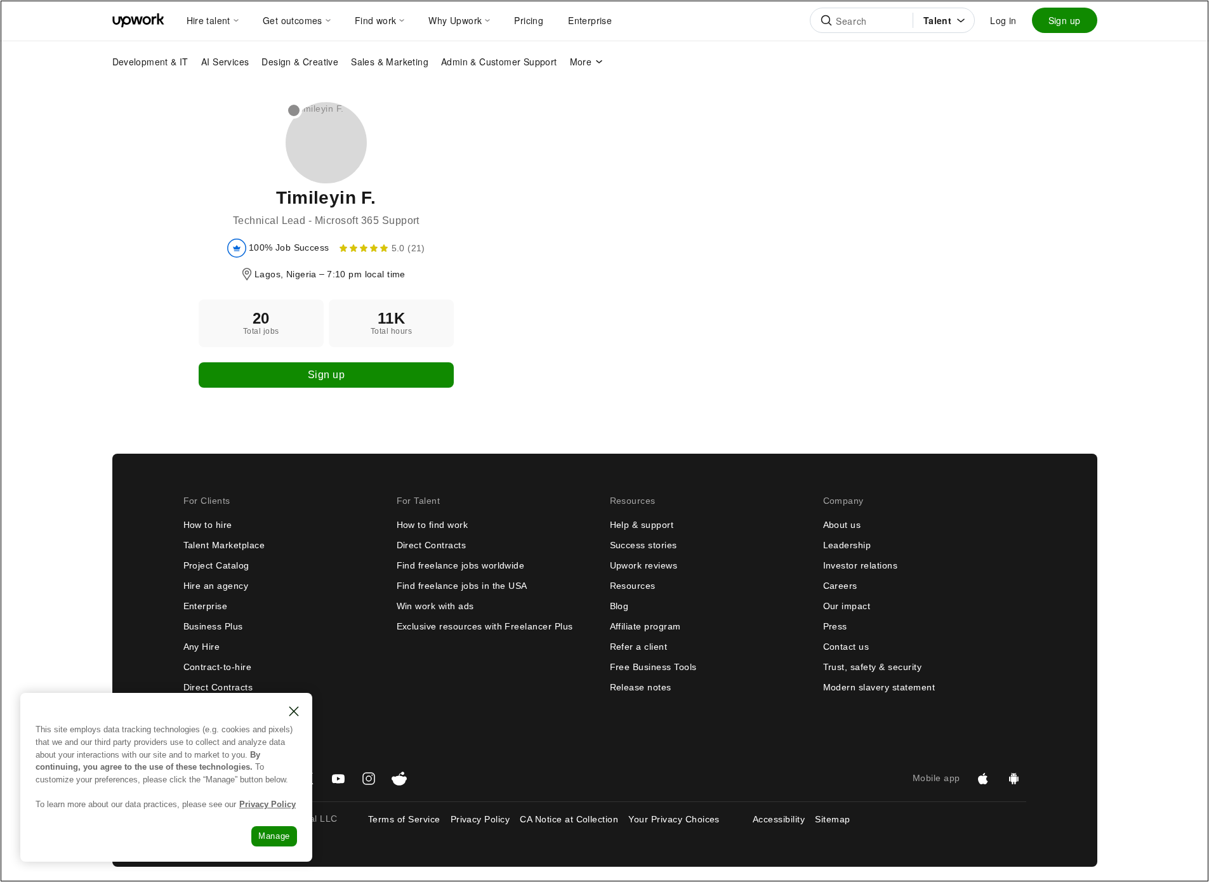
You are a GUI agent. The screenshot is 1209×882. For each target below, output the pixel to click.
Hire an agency (216, 586)
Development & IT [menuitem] (150, 61)
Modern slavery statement (879, 687)
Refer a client (639, 647)
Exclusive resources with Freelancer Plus (485, 626)
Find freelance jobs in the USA (462, 586)
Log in (1003, 20)
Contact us (846, 647)
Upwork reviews (644, 565)
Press (835, 626)
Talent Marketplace (224, 545)
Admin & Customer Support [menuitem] (499, 61)
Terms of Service (404, 819)
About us (842, 525)
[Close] (293, 711)
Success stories (643, 545)
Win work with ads (435, 606)
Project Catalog (216, 565)
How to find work (432, 525)
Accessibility (779, 819)
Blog (619, 606)
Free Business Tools (653, 667)
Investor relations (860, 565)
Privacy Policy (480, 819)
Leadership (847, 545)
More (581, 61)
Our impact (847, 606)
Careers (840, 586)
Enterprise (205, 606)
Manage (274, 836)
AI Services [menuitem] (225, 61)
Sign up (1064, 20)
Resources (633, 586)
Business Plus (213, 626)
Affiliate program (645, 626)
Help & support (642, 525)
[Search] (826, 20)
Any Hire (201, 647)
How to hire (207, 525)
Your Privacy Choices (685, 819)
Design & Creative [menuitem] (299, 61)
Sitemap (832, 819)
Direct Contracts (218, 687)
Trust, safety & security (872, 667)
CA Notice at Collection (569, 819)
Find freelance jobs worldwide (461, 565)
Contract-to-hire (217, 667)
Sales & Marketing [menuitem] (389, 61)
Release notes (640, 687)
